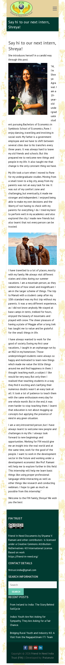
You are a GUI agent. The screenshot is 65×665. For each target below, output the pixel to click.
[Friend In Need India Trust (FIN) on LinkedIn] (40, 648)
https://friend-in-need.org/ (23, 556)
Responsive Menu (55, 9)
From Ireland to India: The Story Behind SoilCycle (32, 606)
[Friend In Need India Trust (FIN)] (21, 8)
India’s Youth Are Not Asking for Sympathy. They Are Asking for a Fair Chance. (30, 621)
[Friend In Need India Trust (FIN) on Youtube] (35, 648)
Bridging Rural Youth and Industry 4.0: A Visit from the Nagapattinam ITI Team (32, 635)
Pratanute (48, 657)
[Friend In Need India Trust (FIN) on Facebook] (25, 648)
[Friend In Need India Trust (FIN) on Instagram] (30, 648)
